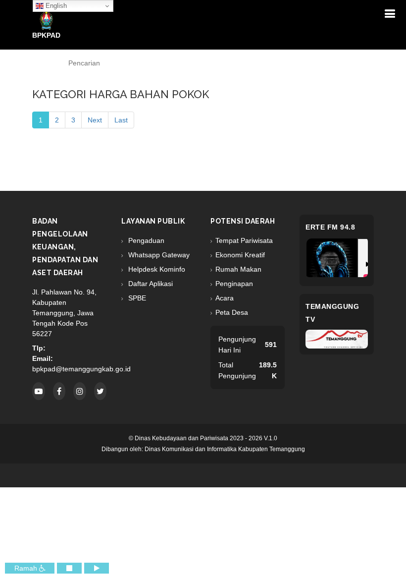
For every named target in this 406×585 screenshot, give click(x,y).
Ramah (26, 568)
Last (121, 120)
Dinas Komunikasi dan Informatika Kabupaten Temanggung (225, 449)
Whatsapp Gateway (158, 255)
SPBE (136, 298)
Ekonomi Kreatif (240, 255)
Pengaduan (145, 240)
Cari (323, 63)
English (55, 5)
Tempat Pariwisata (244, 240)
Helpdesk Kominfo (155, 269)
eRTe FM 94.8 (330, 227)
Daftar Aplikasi (149, 284)
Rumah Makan (238, 269)
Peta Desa (231, 312)
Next (95, 120)
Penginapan (234, 284)
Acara (224, 298)
